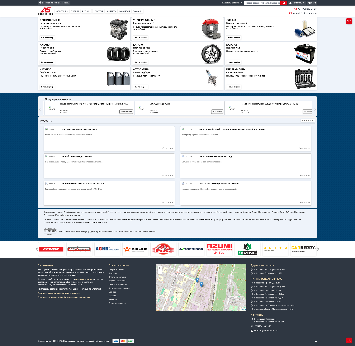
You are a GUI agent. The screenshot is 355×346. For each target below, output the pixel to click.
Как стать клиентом (118, 284)
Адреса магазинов (117, 280)
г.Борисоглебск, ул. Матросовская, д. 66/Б (273, 309)
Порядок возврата (117, 303)
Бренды (112, 292)
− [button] (160, 272)
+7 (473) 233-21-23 (307, 8)
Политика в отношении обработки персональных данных (64, 297)
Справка (112, 295)
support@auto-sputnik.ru (305, 13)
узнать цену (124, 111)
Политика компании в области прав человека (59, 293)
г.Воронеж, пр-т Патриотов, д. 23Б (269, 269)
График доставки (116, 269)
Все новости (308, 120)
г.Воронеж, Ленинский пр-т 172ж (269, 294)
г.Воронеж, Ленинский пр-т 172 (268, 273)
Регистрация (298, 2)
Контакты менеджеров (119, 288)
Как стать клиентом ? (232, 2)
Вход (313, 2)
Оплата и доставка (117, 277)
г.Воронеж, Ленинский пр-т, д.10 (268, 297)
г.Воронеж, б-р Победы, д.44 (267, 282)
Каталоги (113, 273)
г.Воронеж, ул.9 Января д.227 (267, 290)
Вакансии (113, 299)
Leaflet (243, 309)
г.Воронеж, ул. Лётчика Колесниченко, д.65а (274, 305)
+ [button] (160, 268)
